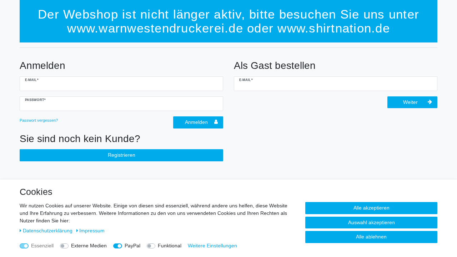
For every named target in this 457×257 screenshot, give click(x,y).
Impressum (92, 230)
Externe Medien (89, 245)
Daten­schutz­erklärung (48, 230)
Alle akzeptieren (371, 208)
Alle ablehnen (371, 237)
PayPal (132, 245)
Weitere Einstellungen (212, 245)
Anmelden (196, 122)
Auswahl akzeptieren (371, 222)
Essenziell (42, 245)
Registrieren (121, 155)
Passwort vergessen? (39, 120)
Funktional (169, 245)
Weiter (410, 102)
